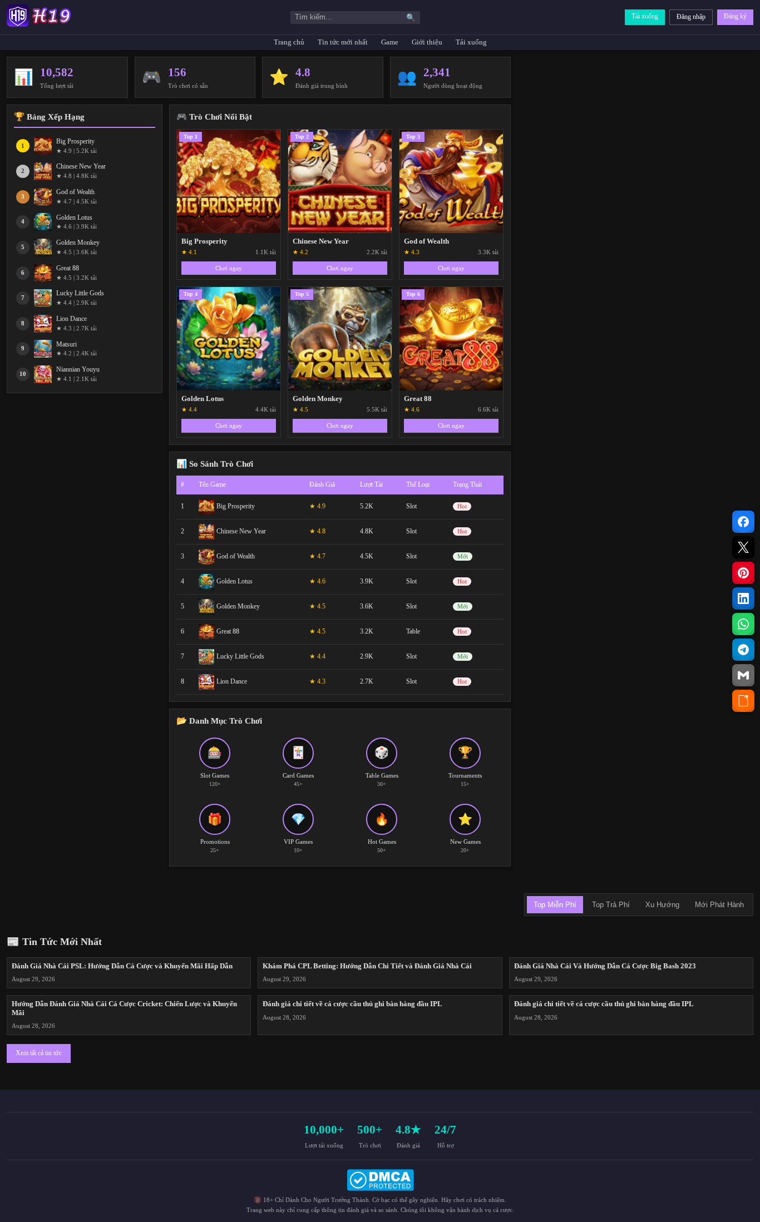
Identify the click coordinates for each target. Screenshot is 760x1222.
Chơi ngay (228, 268)
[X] (743, 547)
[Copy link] (743, 701)
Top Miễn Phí (555, 905)
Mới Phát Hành (719, 905)
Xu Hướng (662, 905)
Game (389, 42)
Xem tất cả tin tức (39, 1053)
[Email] (743, 675)
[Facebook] (743, 522)
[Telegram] (743, 650)
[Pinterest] (743, 573)
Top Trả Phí (611, 905)
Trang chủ (289, 42)
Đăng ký (735, 16)
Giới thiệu (427, 42)
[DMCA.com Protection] (380, 1180)
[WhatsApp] (743, 624)
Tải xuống (644, 16)
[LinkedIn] (743, 598)
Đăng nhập (691, 17)
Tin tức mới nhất (343, 42)
